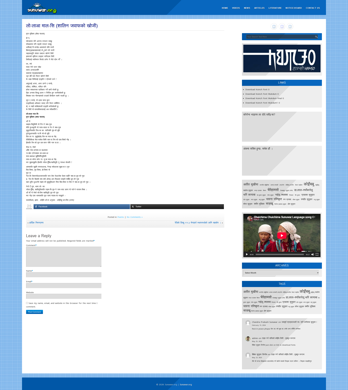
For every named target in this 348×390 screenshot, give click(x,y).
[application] (282, 235)
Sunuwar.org (186, 384)
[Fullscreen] (317, 254)
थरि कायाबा (249, 194)
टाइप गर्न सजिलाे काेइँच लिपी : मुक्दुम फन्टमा (278, 338)
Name (29, 270)
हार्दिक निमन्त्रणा (36, 222)
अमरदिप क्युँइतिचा (264, 185)
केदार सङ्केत (298, 185)
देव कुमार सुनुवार (261, 195)
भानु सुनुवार (262, 200)
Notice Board (294, 8)
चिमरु (264, 190)
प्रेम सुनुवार (246, 200)
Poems (120, 217)
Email (28, 281)
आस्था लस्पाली (274, 185)
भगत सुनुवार (254, 200)
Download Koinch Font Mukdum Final (263, 98)
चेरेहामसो (273, 189)
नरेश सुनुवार (270, 195)
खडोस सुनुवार (248, 190)
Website (30, 292)
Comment (30, 245)
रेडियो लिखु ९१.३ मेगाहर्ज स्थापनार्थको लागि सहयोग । (198, 222)
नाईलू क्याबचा (281, 194)
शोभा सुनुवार (247, 203)
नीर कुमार (297, 195)
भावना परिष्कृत (274, 199)
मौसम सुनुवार (296, 200)
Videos (236, 8)
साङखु (269, 203)
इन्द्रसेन (282, 185)
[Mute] (312, 254)
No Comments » (135, 217)
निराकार (291, 195)
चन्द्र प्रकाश (258, 190)
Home (225, 8)
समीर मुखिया (259, 203)
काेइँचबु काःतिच (290, 185)
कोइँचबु (309, 184)
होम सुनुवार (291, 204)
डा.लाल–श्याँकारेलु (303, 190)
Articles (259, 8)
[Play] (247, 254)
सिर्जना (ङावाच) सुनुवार (280, 204)
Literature (275, 8)
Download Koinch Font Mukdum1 (261, 102)
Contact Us (313, 8)
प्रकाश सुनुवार (308, 194)
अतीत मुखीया (250, 184)
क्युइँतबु (317, 185)
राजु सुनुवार (317, 200)
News (247, 8)
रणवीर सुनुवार (306, 199)
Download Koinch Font (256, 89)
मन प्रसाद (287, 199)
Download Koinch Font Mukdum (261, 94)
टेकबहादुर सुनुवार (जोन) (286, 190)
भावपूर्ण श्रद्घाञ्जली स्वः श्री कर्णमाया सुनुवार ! (299, 322)
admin (255, 338)
